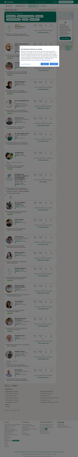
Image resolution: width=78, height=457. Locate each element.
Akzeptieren (54, 64)
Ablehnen (45, 64)
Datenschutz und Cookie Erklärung (43, 60)
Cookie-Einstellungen (25, 64)
